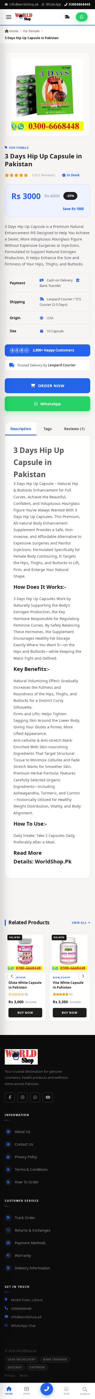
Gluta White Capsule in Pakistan (24, 985)
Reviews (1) (74, 428)
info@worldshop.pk (24, 4)
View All (79, 923)
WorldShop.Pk (53, 861)
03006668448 (79, 4)
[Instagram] (22, 1097)
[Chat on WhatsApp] (82, 17)
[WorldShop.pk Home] (24, 17)
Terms (23, 1375)
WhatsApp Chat (23, 1325)
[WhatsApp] (35, 1097)
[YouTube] (48, 1097)
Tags (48, 428)
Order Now (51, 385)
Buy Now (25, 1012)
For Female (31, 31)
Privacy (10, 1375)
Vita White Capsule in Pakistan (68, 985)
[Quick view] (39, 938)
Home (13, 31)
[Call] (46, 1389)
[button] (83, 976)
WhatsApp (53, 4)
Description (20, 428)
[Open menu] (9, 17)
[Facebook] (10, 1097)
